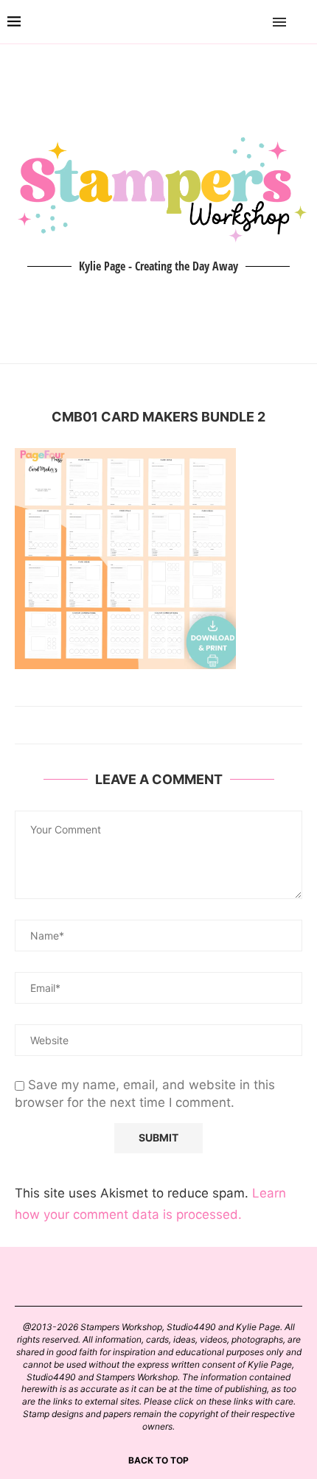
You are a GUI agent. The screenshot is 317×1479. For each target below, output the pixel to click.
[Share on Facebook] (151, 725)
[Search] (302, 22)
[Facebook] (237, 22)
